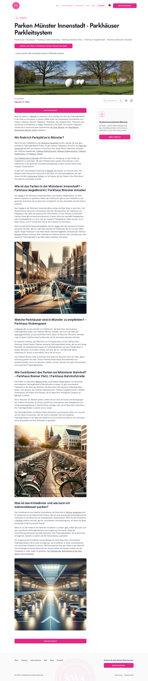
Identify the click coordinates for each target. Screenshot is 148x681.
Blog (93, 6)
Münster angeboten (74, 512)
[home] (16, 6)
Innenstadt (18, 334)
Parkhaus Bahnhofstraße (46, 151)
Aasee (57, 226)
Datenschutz (129, 675)
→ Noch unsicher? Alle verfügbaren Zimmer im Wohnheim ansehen (39, 53)
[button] (109, 5)
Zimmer (24, 660)
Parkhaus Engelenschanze (67, 151)
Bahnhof (39, 382)
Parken (21, 196)
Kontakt (60, 660)
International (79, 6)
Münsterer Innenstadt (49, 143)
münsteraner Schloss (35, 176)
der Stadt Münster (57, 127)
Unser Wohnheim (67, 6)
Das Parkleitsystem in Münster (26, 158)
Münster (33, 116)
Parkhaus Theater (36, 154)
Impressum (119, 675)
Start (57, 6)
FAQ (87, 6)
